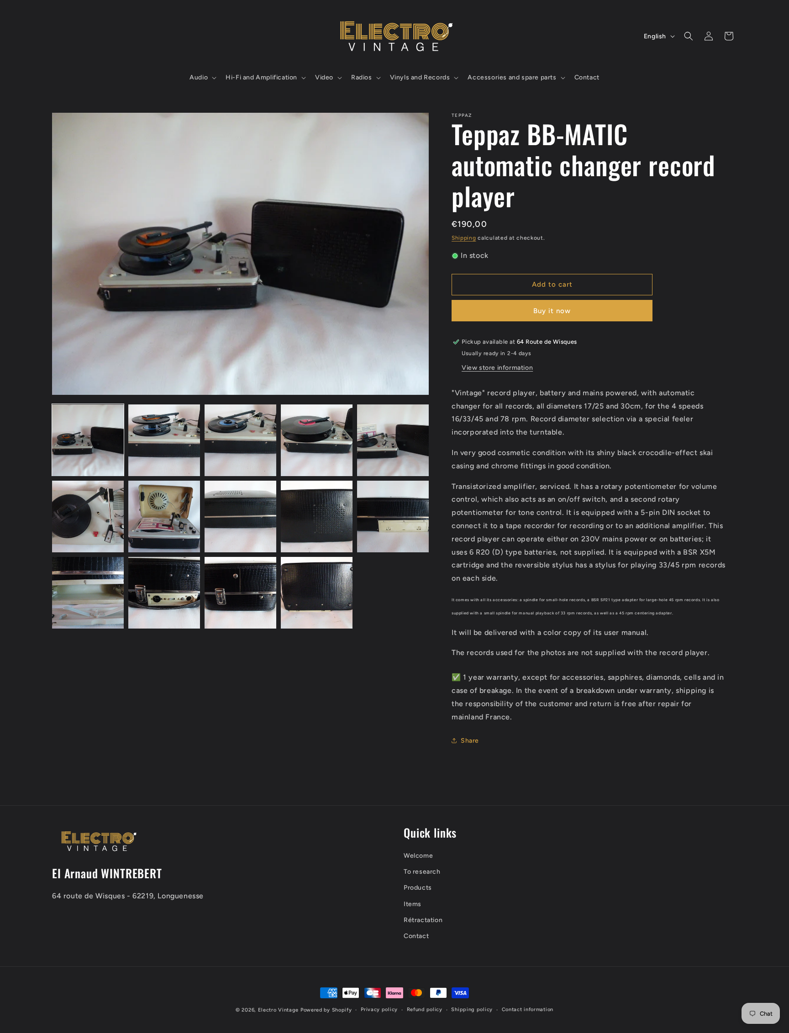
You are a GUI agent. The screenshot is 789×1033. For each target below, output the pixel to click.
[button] (202, 77)
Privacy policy (379, 1009)
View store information (497, 368)
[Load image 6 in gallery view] (88, 516)
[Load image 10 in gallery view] (393, 516)
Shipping (464, 238)
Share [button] (470, 741)
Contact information (527, 1009)
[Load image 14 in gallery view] (316, 593)
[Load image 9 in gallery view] (316, 516)
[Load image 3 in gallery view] (240, 440)
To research (422, 871)
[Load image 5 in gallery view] (393, 440)
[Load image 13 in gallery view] (240, 593)
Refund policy (424, 1009)
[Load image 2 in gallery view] (164, 440)
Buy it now (552, 311)
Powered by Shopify (326, 1010)
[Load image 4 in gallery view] (316, 440)
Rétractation (423, 919)
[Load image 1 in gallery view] (88, 440)
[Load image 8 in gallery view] (240, 516)
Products (418, 887)
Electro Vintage (278, 1010)
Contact (416, 935)
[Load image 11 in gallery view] (88, 593)
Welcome (418, 855)
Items (412, 903)
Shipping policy (472, 1009)
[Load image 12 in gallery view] (164, 593)
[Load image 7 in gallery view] (164, 516)
